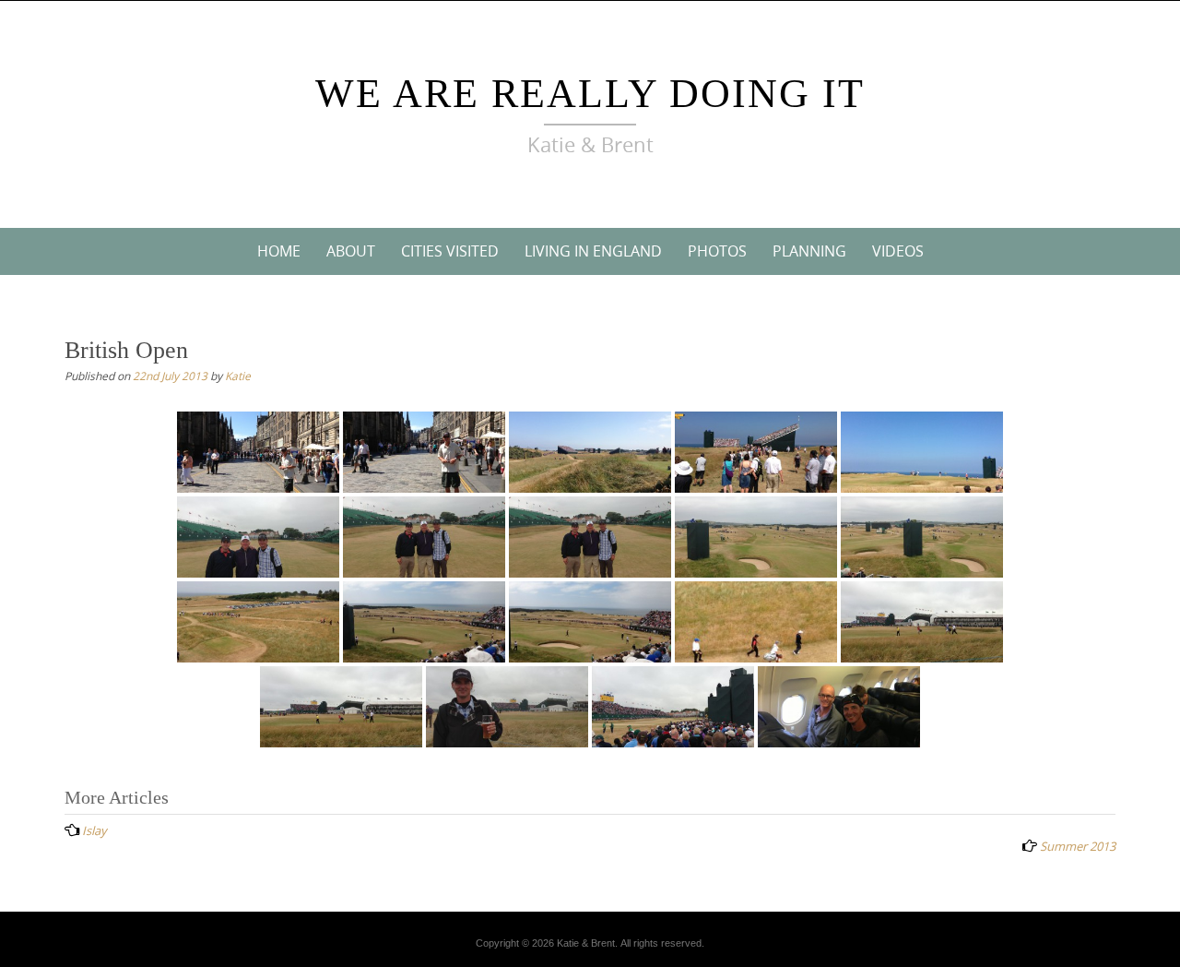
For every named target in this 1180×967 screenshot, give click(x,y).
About (350, 251)
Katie (238, 375)
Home (279, 251)
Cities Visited (450, 251)
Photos (717, 251)
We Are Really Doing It (590, 93)
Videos (898, 251)
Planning (809, 251)
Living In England (593, 251)
